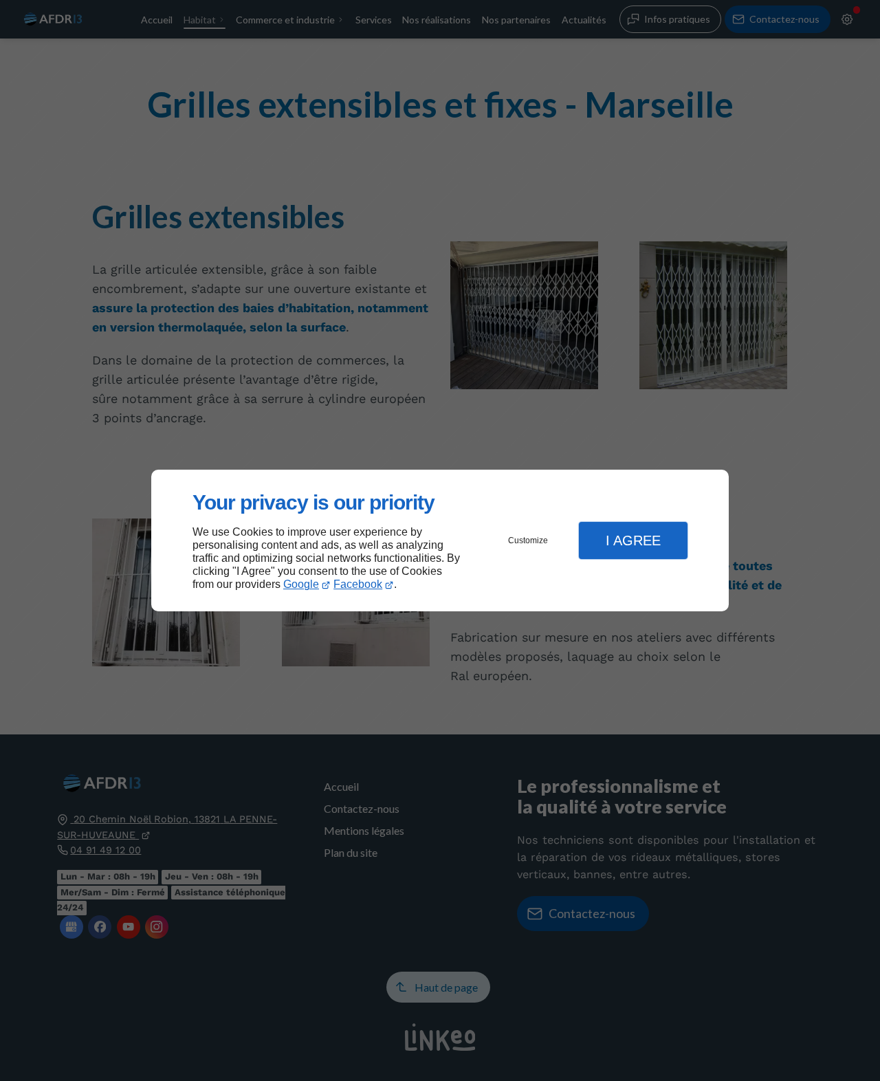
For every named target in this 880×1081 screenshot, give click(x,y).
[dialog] (440, 541)
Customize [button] (528, 540)
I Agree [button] (633, 540)
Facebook (357, 584)
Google (301, 584)
